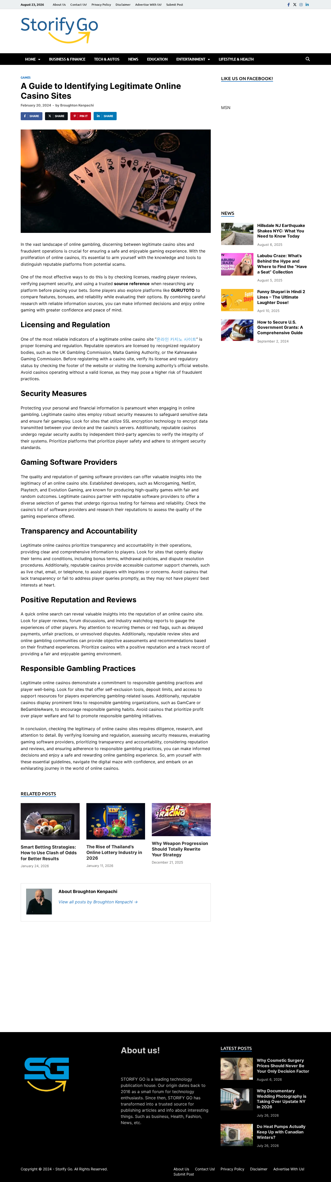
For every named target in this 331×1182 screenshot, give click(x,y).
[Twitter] (295, 4)
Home (30, 59)
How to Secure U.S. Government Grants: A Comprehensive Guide (280, 327)
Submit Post (174, 4)
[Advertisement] (265, 163)
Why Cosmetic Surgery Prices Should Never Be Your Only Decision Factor (283, 1066)
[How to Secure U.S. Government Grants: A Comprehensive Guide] (237, 322)
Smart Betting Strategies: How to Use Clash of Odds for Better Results (49, 852)
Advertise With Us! (148, 4)
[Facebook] (288, 4)
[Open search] (308, 59)
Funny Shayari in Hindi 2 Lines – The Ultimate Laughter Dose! (281, 297)
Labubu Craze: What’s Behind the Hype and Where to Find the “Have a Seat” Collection (282, 263)
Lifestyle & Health (236, 59)
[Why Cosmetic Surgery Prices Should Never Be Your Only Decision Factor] (237, 1060)
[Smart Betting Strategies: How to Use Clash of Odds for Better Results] (50, 823)
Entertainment (190, 59)
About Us (59, 4)
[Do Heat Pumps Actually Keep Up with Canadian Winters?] (237, 1127)
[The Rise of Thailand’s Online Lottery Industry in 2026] (115, 823)
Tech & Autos (106, 59)
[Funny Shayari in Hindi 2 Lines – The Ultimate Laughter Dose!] (237, 292)
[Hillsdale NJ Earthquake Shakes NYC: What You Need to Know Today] (237, 225)
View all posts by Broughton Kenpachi (98, 901)
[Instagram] (301, 4)
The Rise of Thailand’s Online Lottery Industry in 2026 (114, 852)
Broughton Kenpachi (77, 105)
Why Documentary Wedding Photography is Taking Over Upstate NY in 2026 (281, 1098)
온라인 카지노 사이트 (176, 339)
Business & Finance (67, 59)
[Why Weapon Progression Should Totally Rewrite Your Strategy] (181, 821)
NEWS (133, 59)
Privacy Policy (101, 4)
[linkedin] (307, 4)
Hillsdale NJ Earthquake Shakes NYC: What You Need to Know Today (281, 231)
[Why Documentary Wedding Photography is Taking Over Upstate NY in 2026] (237, 1091)
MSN (225, 107)
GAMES (26, 77)
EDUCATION (157, 59)
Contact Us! (78, 4)
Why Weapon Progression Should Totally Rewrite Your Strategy (180, 849)
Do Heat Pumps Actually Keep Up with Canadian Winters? (281, 1132)
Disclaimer (123, 4)
